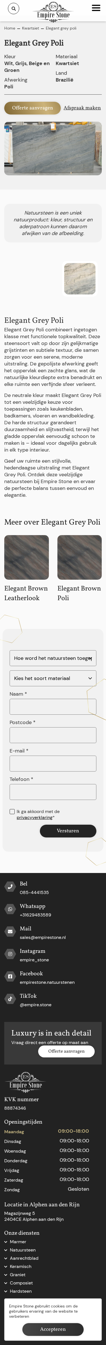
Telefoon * (21, 779)
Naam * (18, 694)
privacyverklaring (35, 817)
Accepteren (53, 1329)
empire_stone (34, 960)
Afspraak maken (82, 108)
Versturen (68, 831)
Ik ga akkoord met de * (38, 814)
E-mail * (19, 750)
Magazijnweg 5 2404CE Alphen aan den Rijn (34, 1216)
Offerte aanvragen (32, 108)
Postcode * (23, 722)
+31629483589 (35, 915)
